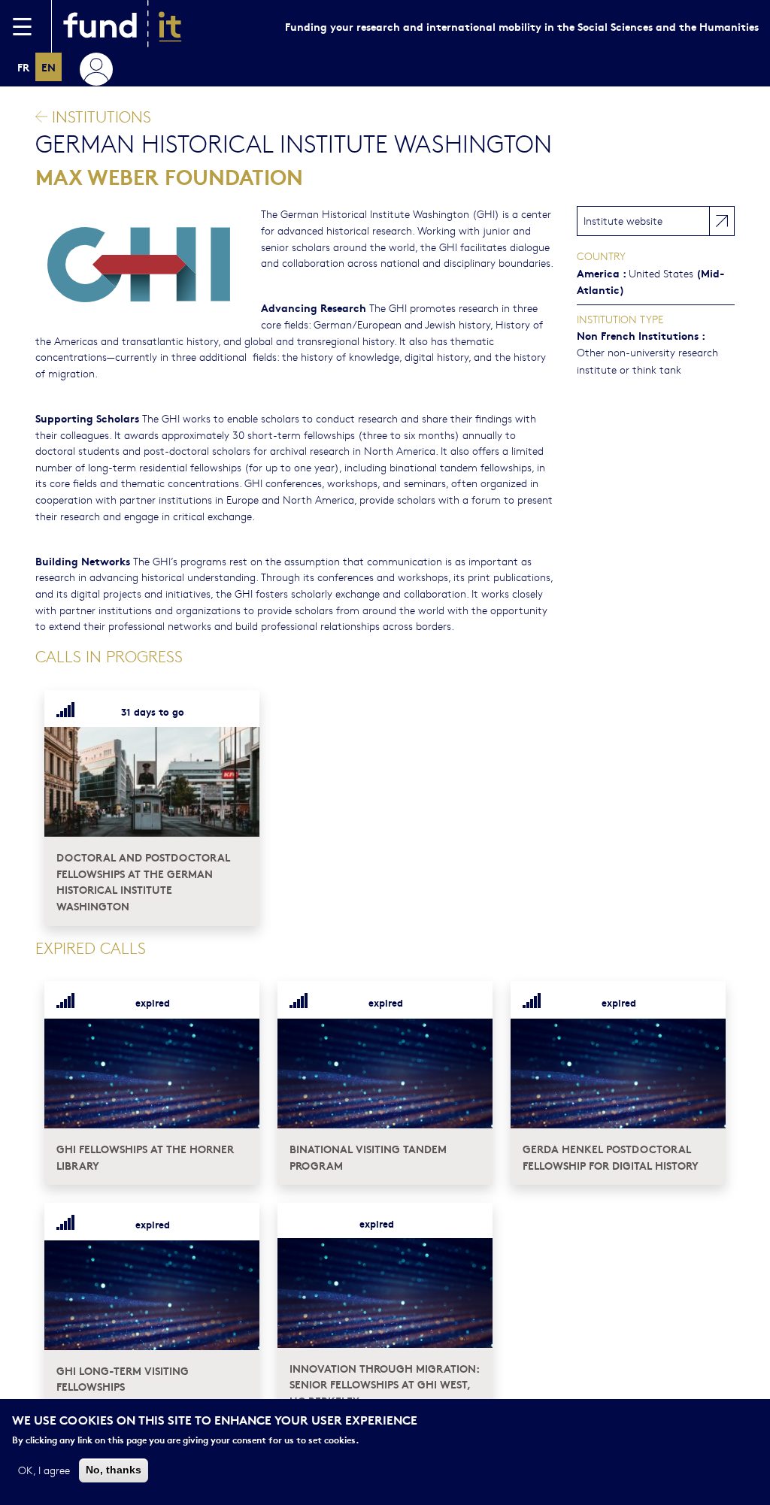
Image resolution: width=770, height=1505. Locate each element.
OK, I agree (44, 1469)
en (48, 66)
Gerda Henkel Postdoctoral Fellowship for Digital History (611, 1156)
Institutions (99, 116)
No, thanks (113, 1470)
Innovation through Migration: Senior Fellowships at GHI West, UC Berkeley (384, 1384)
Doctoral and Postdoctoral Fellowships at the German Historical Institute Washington (143, 881)
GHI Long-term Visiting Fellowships (122, 1378)
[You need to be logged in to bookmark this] (239, 711)
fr (23, 66)
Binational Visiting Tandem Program (368, 1156)
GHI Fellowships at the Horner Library (145, 1156)
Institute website (623, 220)
